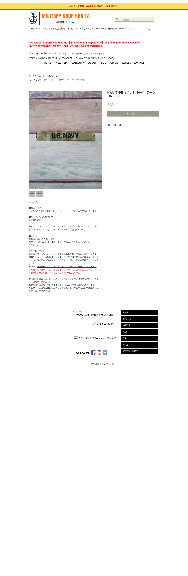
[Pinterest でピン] (114, 125)
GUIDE (125, 344)
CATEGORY (127, 325)
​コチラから (110, 337)
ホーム (32, 80)
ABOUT (125, 331)
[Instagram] (99, 352)
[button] (149, 30)
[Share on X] (120, 125)
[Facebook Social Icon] (93, 352)
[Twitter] (105, 352)
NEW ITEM (127, 318)
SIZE (124, 338)
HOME (125, 312)
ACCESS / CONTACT (130, 351)
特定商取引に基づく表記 (102, 364)
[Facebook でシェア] (109, 125)
